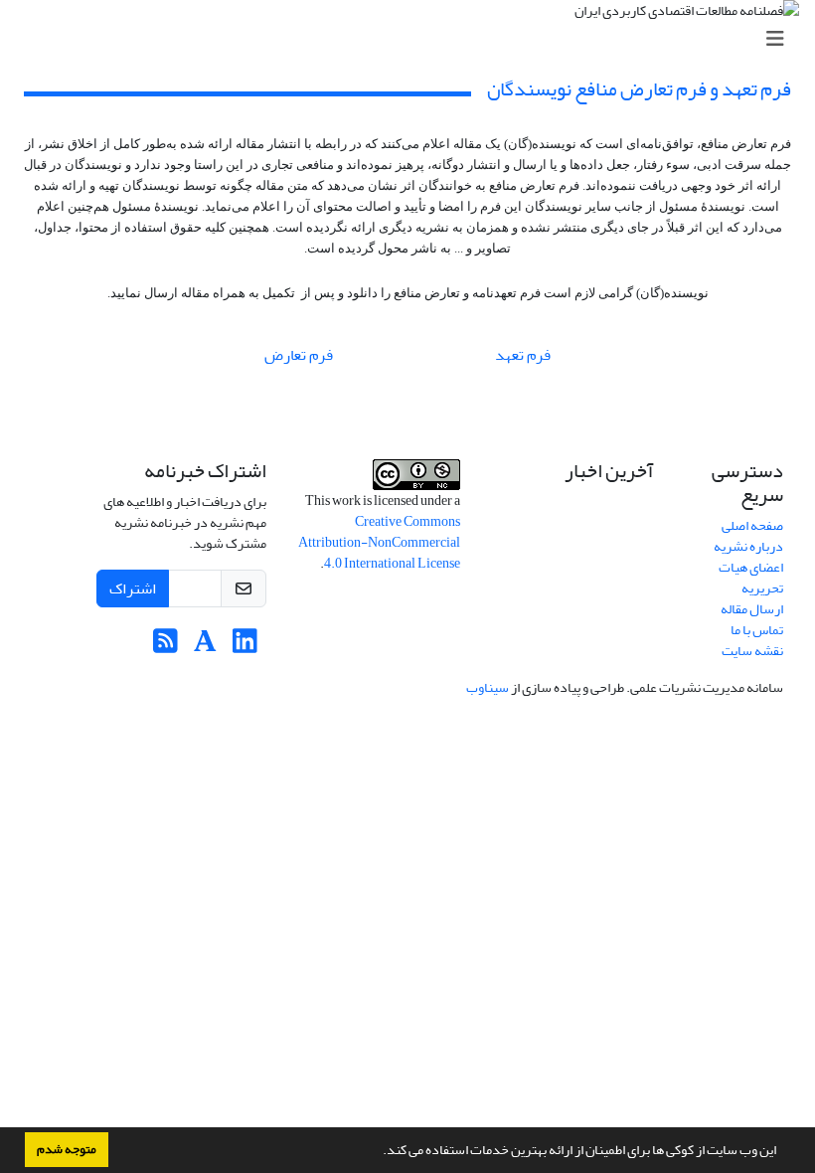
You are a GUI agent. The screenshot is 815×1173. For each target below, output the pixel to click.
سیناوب (487, 687)
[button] (378, 1152)
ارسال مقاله (752, 608)
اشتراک (132, 588)
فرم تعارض (298, 355)
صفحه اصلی (752, 525)
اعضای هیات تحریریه (751, 577)
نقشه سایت (752, 650)
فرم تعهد (521, 355)
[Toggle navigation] (413, 39)
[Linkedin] (245, 646)
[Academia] (205, 646)
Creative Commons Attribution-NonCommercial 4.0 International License (379, 542)
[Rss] (165, 646)
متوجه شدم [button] (66, 1149)
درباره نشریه (748, 546)
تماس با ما (757, 629)
